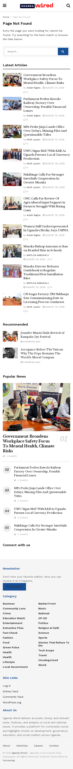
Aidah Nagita (33, 87)
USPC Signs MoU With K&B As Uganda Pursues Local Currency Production (46, 154)
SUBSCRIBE (14, 586)
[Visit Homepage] (36, 5)
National (43, 613)
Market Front (47, 603)
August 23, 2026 (35, 287)
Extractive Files (13, 627)
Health (7, 652)
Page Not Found (21, 17)
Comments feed (13, 696)
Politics (43, 623)
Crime (7, 613)
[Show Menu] (4, 5)
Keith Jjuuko (33, 139)
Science (43, 632)
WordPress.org (12, 702)
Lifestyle (9, 661)
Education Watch (14, 618)
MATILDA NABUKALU (38, 255)
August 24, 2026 (35, 259)
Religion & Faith (48, 627)
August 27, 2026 (54, 87)
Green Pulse (11, 647)
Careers (38, 745)
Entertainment (12, 623)
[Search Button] (68, 5)
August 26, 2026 (55, 163)
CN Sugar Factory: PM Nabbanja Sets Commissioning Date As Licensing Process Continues (46, 298)
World (42, 664)
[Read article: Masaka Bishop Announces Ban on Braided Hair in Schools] (12, 251)
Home (6, 17)
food (6, 642)
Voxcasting (9, 760)
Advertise (22, 745)
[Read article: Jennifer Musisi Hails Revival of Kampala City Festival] (10, 336)
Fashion (8, 637)
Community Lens (14, 608)
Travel (42, 655)
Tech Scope (46, 650)
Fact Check (10, 632)
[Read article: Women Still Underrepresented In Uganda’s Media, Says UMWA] (12, 231)
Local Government (15, 666)
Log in (7, 685)
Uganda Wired (19, 753)
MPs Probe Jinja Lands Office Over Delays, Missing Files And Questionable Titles (45, 130)
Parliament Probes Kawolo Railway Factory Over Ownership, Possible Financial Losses (37, 471)
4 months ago (31, 362)
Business (9, 603)
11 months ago (31, 341)
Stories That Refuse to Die (53, 644)
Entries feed (10, 691)
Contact (54, 745)
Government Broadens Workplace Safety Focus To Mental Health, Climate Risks (43, 79)
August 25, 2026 (55, 215)
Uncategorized (48, 660)
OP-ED (42, 618)
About (6, 745)
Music (42, 608)
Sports (42, 637)
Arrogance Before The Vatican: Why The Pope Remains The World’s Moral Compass (42, 353)
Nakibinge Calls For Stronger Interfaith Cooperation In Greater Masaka (43, 178)
